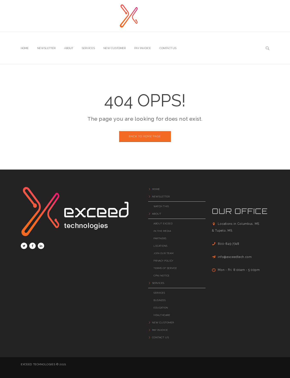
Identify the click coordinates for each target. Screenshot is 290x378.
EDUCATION (160, 307)
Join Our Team (163, 253)
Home (156, 189)
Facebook (32, 246)
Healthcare (161, 315)
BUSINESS (159, 300)
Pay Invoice (160, 329)
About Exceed (163, 223)
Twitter (24, 246)
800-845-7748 (228, 243)
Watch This (161, 206)
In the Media (162, 231)
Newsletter (161, 196)
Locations (160, 246)
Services (158, 283)
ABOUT (156, 213)
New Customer (163, 322)
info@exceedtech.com (235, 257)
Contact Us (160, 337)
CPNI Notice (161, 275)
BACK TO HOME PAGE (145, 136)
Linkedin (41, 246)
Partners (159, 238)
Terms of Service (165, 268)
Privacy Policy (163, 260)
